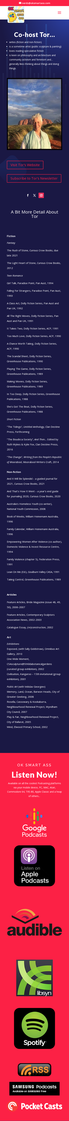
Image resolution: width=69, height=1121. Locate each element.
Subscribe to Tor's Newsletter (34, 178)
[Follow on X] (34, 195)
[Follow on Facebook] (27, 195)
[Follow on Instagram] (41, 195)
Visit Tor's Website (25, 165)
